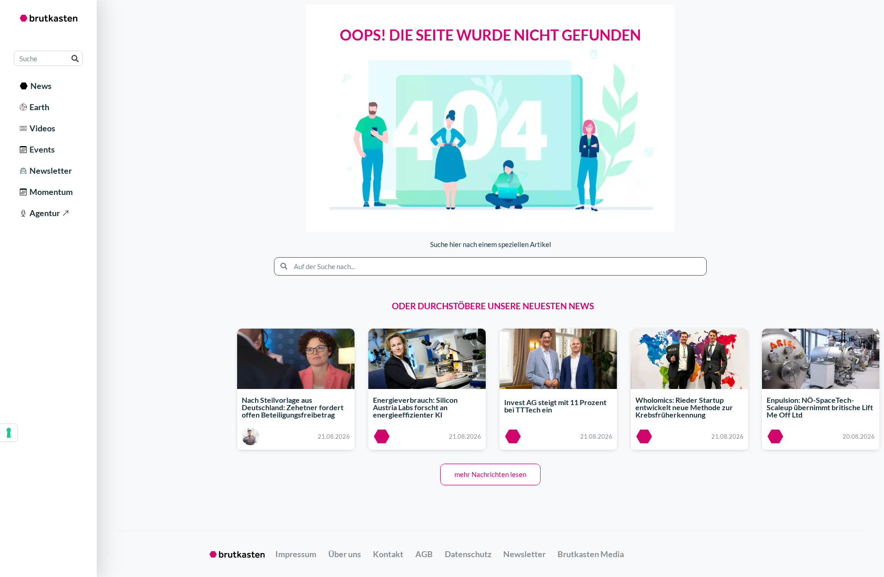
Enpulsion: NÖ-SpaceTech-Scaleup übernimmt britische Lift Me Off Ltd (820, 407)
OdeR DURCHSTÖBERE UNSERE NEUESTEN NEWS (493, 305)
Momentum (50, 192)
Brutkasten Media (591, 554)
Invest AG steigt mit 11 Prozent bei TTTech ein (555, 406)
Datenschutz (468, 554)
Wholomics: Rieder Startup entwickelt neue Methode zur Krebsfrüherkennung (684, 407)
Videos (41, 128)
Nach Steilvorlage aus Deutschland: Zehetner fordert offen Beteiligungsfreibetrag (292, 407)
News (40, 86)
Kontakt (388, 554)
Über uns (344, 554)
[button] (490, 474)
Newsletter (49, 170)
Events (41, 149)
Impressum (295, 554)
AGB (424, 554)
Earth (38, 107)
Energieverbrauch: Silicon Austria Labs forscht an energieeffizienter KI (415, 407)
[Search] (74, 58)
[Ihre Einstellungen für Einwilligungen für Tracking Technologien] (8, 433)
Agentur (43, 213)
